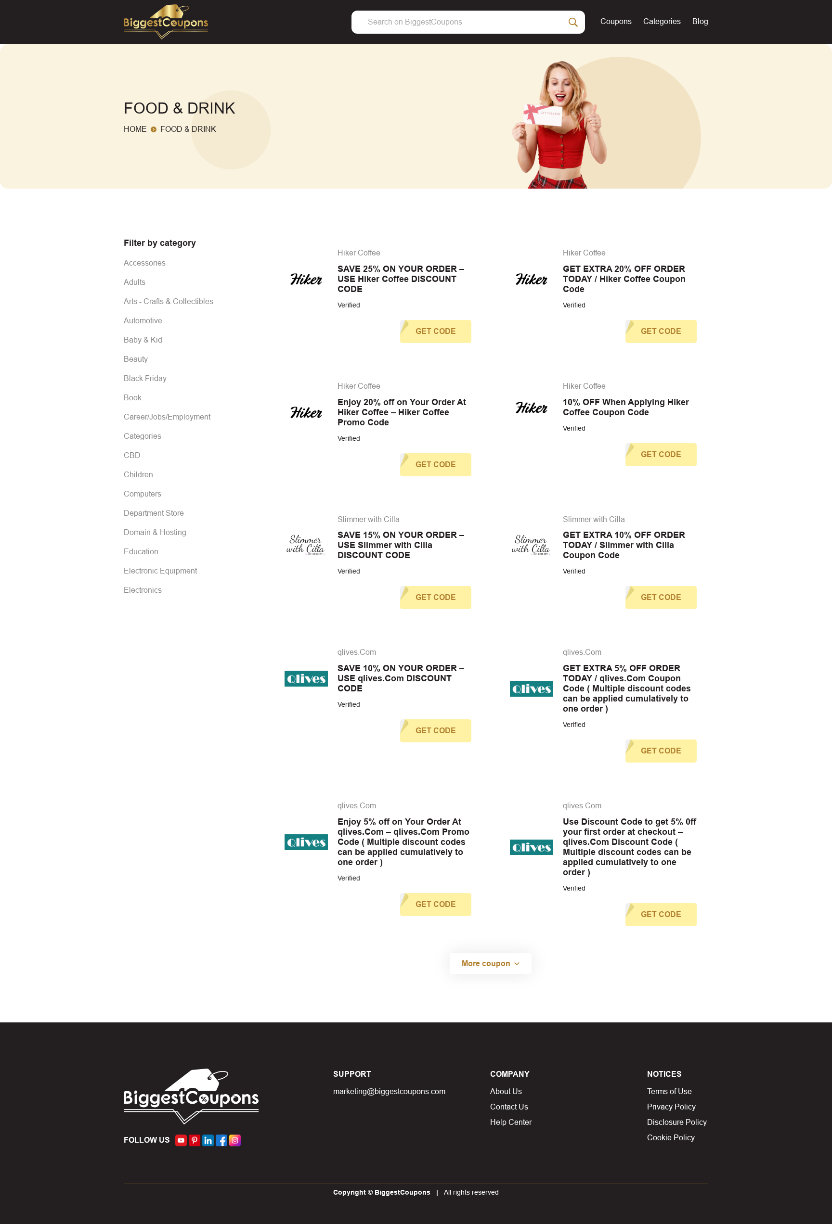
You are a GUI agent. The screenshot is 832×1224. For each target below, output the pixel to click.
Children (138, 475)
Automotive (143, 321)
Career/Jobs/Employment (167, 417)
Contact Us (509, 1107)
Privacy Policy (671, 1107)
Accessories (145, 263)
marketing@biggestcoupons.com (389, 1091)
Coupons (616, 21)
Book (133, 398)
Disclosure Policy (677, 1122)
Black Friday (145, 378)
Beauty (136, 359)
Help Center (511, 1122)
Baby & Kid (143, 340)
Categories (662, 21)
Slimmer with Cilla (369, 519)
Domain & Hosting (155, 532)
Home (135, 129)
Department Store (154, 513)
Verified (349, 305)
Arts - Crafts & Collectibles (168, 301)
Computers (142, 494)
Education (141, 552)
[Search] (573, 22)
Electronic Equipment (160, 571)
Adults (134, 282)
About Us (506, 1091)
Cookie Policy (671, 1138)
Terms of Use (669, 1091)
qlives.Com (357, 652)
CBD (132, 455)
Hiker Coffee (359, 253)
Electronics (143, 590)
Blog (700, 21)
